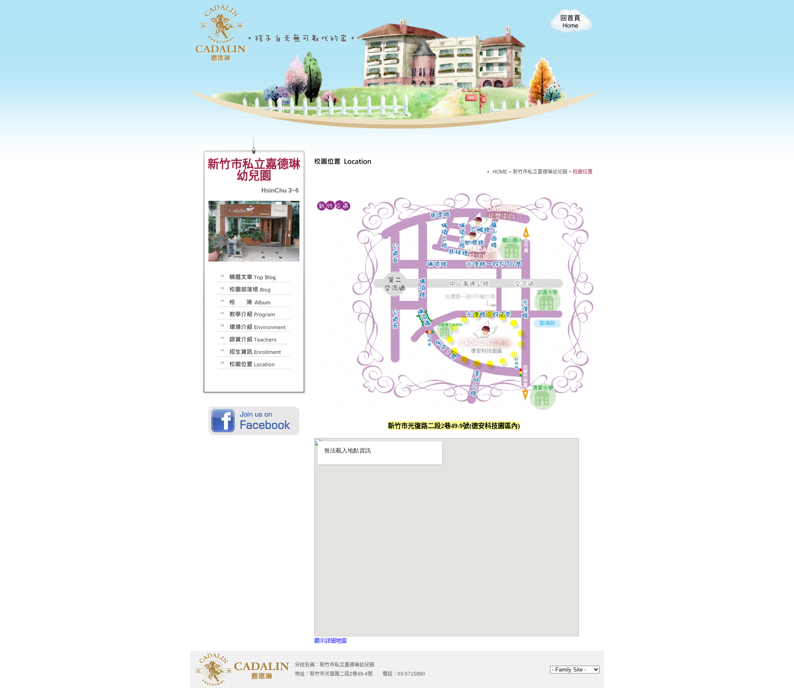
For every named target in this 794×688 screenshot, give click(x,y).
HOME (500, 172)
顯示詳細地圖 (330, 641)
